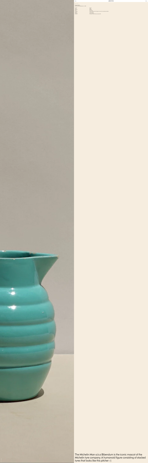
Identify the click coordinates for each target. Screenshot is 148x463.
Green (90, 8)
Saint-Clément (78, 5)
